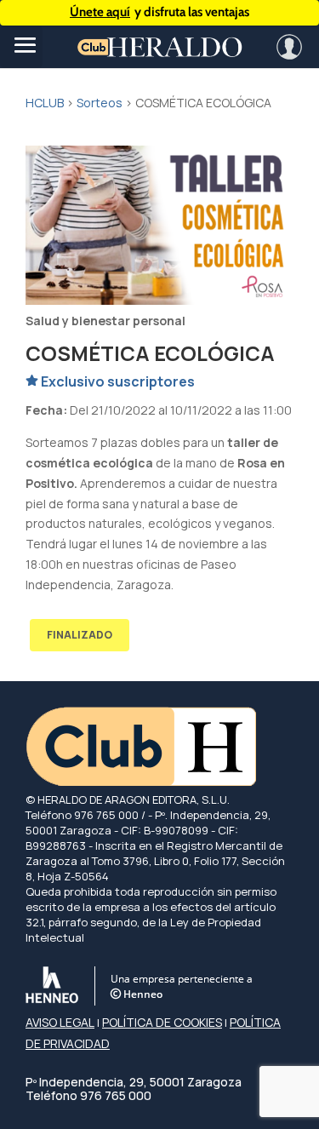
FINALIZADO (79, 635)
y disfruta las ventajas (159, 12)
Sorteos (99, 103)
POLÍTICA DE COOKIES (162, 1022)
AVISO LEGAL (60, 1022)
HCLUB (45, 103)
